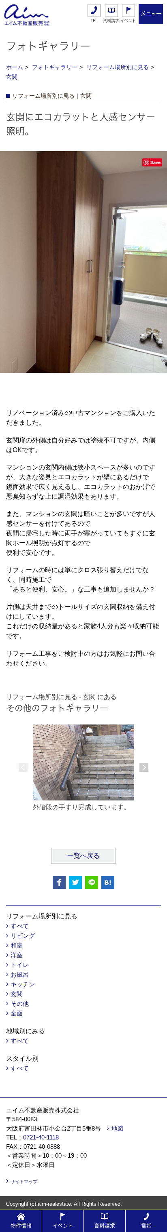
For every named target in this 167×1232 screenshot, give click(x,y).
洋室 (17, 955)
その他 (20, 1003)
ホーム (14, 67)
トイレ (20, 964)
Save (155, 162)
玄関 (11, 77)
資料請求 (111, 21)
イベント (128, 21)
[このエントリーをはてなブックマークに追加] (107, 882)
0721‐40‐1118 (41, 1137)
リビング (23, 935)
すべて (20, 925)
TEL (94, 21)
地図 (117, 1128)
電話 (146, 1225)
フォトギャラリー (54, 67)
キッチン (23, 984)
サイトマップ (24, 1181)
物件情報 (21, 1225)
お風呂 (20, 974)
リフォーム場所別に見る (117, 67)
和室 (17, 945)
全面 (17, 1013)
